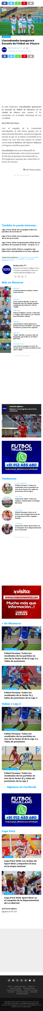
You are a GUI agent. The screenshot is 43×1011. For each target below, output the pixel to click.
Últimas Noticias (29, 988)
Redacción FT (17, 48)
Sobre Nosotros (20, 986)
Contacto (31, 986)
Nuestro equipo (15, 988)
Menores (5, 260)
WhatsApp (33, 992)
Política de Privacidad (14, 990)
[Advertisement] (21, 82)
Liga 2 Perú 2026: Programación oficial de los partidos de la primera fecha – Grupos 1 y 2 (21, 244)
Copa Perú (10, 992)
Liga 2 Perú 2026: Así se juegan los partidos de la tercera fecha (20, 237)
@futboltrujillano (9, 909)
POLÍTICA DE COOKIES (31, 990)
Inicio (10, 986)
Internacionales (22, 994)
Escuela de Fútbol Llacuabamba (13, 259)
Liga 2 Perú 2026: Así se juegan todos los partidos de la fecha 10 (19, 231)
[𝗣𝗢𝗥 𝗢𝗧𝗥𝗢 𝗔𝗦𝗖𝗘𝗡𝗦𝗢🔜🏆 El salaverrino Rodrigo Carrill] (21, 434)
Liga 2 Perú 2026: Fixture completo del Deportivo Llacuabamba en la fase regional (20, 250)
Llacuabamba (29, 259)
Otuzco (11, 260)
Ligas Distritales (22, 992)
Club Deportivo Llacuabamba (29, 257)
